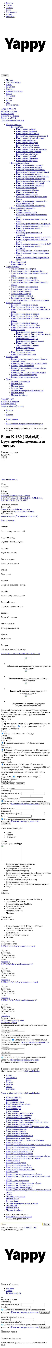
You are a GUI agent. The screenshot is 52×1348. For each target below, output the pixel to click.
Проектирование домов (16, 1163)
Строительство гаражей (16, 1129)
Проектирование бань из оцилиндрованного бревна (28, 1145)
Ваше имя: (5, 791)
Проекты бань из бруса (26, 129)
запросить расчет (8, 516)
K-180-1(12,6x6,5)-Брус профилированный (19, 982)
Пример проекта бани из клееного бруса (33, 334)
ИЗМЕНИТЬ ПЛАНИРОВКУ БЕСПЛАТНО (22, 499)
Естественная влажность (15, 743)
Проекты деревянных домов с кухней (32, 226)
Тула (8, 103)
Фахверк (15, 729)
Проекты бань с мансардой (27, 145)
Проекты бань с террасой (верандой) (32, 136)
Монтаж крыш (12, 1199)
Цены (8, 10)
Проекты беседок (13, 1109)
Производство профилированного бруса (23, 1183)
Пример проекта (13, 1160)
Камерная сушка (37, 743)
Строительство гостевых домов (19, 1113)
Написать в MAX (8, 118)
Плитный (32, 769)
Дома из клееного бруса (26, 212)
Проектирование (13, 1142)
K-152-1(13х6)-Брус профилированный (18, 946)
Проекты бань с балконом (27, 154)
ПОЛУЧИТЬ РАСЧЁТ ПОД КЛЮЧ (16, 498)
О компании (11, 12)
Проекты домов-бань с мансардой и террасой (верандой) (31, 202)
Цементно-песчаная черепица (37, 752)
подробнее (5, 962)
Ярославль (10, 96)
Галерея (9, 3)
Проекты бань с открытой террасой (31, 149)
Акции (9, 14)
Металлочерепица (25, 750)
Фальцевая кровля (12, 752)
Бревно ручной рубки (13, 724)
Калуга (9, 100)
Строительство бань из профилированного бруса (27, 1122)
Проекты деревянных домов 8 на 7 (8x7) (33, 244)
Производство (12, 1172)
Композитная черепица (38, 755)
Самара (9, 89)
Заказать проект (8, 509)
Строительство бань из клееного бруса (22, 1120)
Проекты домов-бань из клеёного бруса (33, 181)
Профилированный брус (31, 726)
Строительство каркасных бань (19, 1136)
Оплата (9, 1291)
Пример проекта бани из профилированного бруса (27, 337)
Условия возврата (13, 1293)
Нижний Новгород (14, 91)
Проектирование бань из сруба (19, 1154)
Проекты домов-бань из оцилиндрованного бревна (27, 189)
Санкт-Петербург (13, 82)
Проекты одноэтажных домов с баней (32, 172)
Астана (9, 98)
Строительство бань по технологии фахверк (25, 1140)
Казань (9, 93)
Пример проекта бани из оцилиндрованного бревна (27, 344)
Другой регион (12, 105)
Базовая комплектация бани (18, 1138)
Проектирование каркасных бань (20, 1169)
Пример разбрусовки (25, 348)
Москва (9, 80)
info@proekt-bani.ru (31, 1093)
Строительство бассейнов (17, 1133)
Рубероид (8, 750)
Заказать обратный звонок (12, 120)
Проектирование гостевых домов (20, 1147)
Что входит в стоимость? (26, 516)
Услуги (9, 1194)
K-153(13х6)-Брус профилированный (17, 964)
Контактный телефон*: (11, 793)
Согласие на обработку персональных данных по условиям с (23, 802)
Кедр (31, 733)
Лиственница (20, 733)
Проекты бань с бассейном (27, 134)
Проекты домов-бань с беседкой (30, 183)
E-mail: (4, 796)
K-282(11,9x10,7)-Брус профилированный (19, 1000)
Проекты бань (12, 1100)
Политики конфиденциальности (25, 804)
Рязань (9, 84)
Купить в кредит (8, 520)
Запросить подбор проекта (12, 1020)
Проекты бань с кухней (26, 156)
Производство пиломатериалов (19, 1185)
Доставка (10, 1288)
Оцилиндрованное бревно (38, 724)
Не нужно (8, 757)
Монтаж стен (11, 1205)
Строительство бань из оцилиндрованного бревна (27, 1127)
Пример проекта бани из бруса (29, 332)
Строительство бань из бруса (18, 1118)
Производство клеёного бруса (19, 1187)
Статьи (9, 5)
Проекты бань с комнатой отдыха (30, 138)
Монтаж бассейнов (14, 1210)
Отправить (6, 1040)
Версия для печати (9, 479)
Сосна (7, 733)
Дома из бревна (23, 210)
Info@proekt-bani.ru (31, 1071)
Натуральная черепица (14, 755)
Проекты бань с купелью (27, 158)
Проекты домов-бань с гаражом (29, 165)
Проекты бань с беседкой (27, 143)
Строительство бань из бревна (19, 1115)
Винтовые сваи (11, 764)
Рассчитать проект (9, 111)
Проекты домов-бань (15, 1102)
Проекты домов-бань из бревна (29, 174)
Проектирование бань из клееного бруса (23, 1158)
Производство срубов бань (17, 1181)
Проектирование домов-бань (18, 1165)
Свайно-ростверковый (14, 769)
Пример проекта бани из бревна (30, 341)
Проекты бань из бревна (26, 131)
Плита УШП (33, 772)
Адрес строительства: (10, 799)
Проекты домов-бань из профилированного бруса (27, 193)
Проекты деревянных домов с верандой (33, 224)
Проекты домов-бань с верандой (30, 185)
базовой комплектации (24, 511)
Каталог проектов (13, 1097)
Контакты (10, 17)
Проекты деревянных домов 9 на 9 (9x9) (33, 237)
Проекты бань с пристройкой (28, 152)
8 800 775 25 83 (7, 114)
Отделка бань (12, 1201)
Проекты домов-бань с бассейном (30, 170)
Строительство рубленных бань (19, 1124)
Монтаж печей (12, 1208)
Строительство (12, 1111)
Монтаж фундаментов (15, 1196)
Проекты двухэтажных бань (28, 147)
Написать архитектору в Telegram (15, 496)
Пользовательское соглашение (19, 1216)
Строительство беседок (16, 1131)
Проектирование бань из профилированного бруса (28, 1156)
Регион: (4, 816)
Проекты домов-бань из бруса (29, 167)
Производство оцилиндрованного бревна (24, 1174)
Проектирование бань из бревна (20, 1149)
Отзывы (9, 8)
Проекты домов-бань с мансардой (30, 179)
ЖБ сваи (25, 764)
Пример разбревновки (25, 350)
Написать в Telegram (10, 116)
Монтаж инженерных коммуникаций (22, 1203)
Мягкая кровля (42, 750)
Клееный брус (10, 726)
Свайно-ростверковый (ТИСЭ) (36, 767)
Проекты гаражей (13, 1106)
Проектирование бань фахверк (19, 1167)
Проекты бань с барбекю (26, 161)
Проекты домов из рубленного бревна (32, 251)
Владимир (10, 87)
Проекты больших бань (26, 140)
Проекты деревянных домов (18, 1104)
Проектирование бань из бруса (19, 1151)
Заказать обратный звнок (12, 1093)
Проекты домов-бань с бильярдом (30, 206)
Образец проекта (22, 509)
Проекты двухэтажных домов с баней (32, 176)
